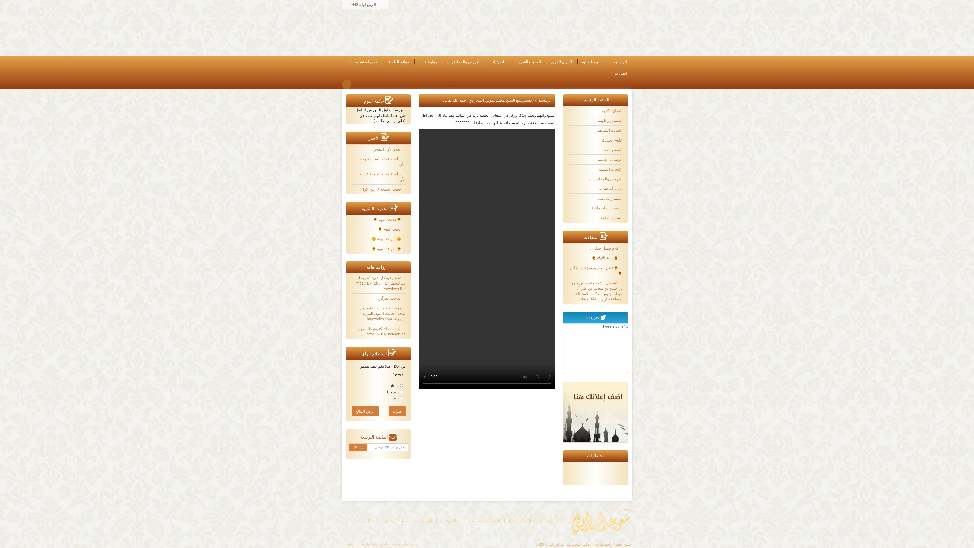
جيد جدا (393, 392)
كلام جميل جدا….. (604, 248)
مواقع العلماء (399, 62)
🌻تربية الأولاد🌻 (605, 258)
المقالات (425, 521)
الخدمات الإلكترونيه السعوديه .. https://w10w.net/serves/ (379, 331)
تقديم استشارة (366, 62)
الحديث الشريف (528, 62)
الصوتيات (498, 62)
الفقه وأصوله (612, 150)
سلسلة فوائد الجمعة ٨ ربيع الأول (382, 177)
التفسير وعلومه (610, 120)
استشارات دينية (610, 198)
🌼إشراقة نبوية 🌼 (387, 239)
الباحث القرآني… (388, 298)
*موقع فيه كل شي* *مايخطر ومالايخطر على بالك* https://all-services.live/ (380, 283)
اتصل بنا (620, 73)
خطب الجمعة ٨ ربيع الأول (382, 189)
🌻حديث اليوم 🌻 (388, 219)
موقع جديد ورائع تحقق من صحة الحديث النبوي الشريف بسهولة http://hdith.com (382, 313)
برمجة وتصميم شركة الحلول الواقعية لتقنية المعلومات (379, 544)
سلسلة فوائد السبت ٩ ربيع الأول (383, 161)
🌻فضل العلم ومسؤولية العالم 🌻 (596, 270)
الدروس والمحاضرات (463, 62)
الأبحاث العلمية (610, 169)
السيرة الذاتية (593, 62)
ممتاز (394, 386)
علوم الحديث (612, 140)
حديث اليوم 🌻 (390, 229)
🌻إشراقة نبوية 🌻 (387, 248)
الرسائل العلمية (610, 159)
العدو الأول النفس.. (387, 149)
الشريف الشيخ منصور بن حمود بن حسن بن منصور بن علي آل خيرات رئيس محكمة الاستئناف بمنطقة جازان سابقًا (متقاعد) (596, 291)
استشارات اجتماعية (606, 208)
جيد (396, 398)
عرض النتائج (365, 411)
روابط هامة (428, 62)
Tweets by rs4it (615, 326)
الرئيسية (620, 62)
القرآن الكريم (561, 62)
